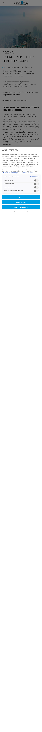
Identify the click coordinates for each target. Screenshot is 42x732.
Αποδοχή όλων (21, 202)
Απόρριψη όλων (21, 197)
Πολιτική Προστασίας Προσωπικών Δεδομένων (18, 172)
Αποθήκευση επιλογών (21, 207)
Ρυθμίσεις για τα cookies (21, 211)
